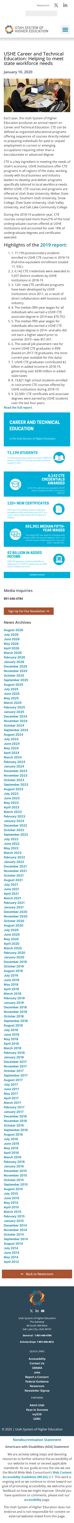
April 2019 (11, 989)
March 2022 (13, 853)
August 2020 (13, 925)
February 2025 (14, 707)
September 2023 (16, 784)
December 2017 (15, 1062)
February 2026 (14, 657)
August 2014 (13, 1243)
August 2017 (13, 1080)
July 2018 (11, 1030)
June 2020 (12, 934)
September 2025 (16, 680)
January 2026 (14, 662)
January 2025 (14, 712)
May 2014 (11, 1257)
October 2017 (14, 1071)
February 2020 (14, 953)
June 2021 (11, 889)
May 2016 (11, 1148)
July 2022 (11, 839)
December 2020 (15, 912)
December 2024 (15, 716)
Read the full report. (18, 407)
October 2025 (14, 675)
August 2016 (13, 1134)
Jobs (37, 1372)
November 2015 (15, 1175)
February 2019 (14, 998)
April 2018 (11, 1043)
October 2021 (14, 875)
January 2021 (14, 907)
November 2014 (15, 1230)
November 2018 (15, 1012)
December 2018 (15, 1007)
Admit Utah (37, 1405)
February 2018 (14, 1053)
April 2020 (11, 943)
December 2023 (15, 771)
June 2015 (11, 1198)
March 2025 (13, 703)
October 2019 (14, 966)
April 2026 (11, 648)
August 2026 (13, 630)
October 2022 (14, 830)
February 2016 (14, 1162)
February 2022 (14, 857)
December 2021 (15, 866)
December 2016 (15, 1116)
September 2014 (16, 1239)
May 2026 (11, 644)
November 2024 (16, 721)
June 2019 (11, 980)
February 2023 (14, 816)
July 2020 (11, 930)
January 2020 (14, 957)
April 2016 (11, 1153)
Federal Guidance (37, 1381)
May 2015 (11, 1203)
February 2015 (14, 1216)
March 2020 (13, 948)
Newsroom (37, 1386)
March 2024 (13, 757)
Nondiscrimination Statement (37, 1439)
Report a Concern (37, 1377)
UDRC (37, 1418)
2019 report (53, 245)
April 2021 (11, 893)
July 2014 (11, 1248)
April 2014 (11, 1262)
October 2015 (14, 1180)
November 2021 (15, 871)
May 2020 (11, 939)
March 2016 (12, 1157)
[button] (65, 29)
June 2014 (11, 1252)
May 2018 (11, 1039)
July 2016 (11, 1139)
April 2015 (11, 1207)
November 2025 (15, 671)
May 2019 (11, 984)
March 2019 (12, 993)
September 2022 (16, 834)
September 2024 (16, 730)
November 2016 (15, 1121)
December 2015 (15, 1171)
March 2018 (12, 1048)
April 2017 (11, 1098)
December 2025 (15, 666)
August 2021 (13, 880)
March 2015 (12, 1212)
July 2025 (11, 689)
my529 (37, 1414)
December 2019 (15, 962)
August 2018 (13, 1025)
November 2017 (15, 1066)
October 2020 (14, 921)
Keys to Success (37, 1409)
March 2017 (12, 1103)
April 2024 (11, 753)
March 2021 (12, 898)
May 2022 (11, 848)
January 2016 (14, 1166)
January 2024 (14, 766)
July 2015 (11, 1193)
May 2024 (11, 748)
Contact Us (37, 1363)
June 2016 (11, 1143)
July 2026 (11, 634)
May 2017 (11, 1093)
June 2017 (11, 1089)
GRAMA (37, 1367)
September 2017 (16, 1075)
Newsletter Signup (37, 1390)
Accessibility (37, 1358)
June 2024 (12, 743)
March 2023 (13, 812)
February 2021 (14, 903)
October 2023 (14, 780)
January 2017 (14, 1112)
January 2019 (14, 1003)
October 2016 (14, 1125)
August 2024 (13, 734)
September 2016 (16, 1130)
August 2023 (13, 789)
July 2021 (11, 884)
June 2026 (12, 639)
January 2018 (14, 1057)
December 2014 (15, 1225)
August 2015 (13, 1189)
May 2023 (11, 803)
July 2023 (11, 793)
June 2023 (12, 798)
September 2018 (16, 1021)
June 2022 (12, 843)
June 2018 (11, 1034)
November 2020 (16, 916)
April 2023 (11, 807)
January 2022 (14, 862)
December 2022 (15, 825)
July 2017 (11, 1084)
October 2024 (14, 725)
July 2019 (11, 975)
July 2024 (11, 739)
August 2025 (13, 684)
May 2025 (11, 698)
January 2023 (14, 821)
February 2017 (14, 1107)
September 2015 (16, 1184)
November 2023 (15, 775)
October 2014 (14, 1234)
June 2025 (12, 694)
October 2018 (14, 1016)
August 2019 (13, 971)
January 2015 (14, 1221)
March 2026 (13, 653)
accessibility (32, 1500)
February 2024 (14, 762)
